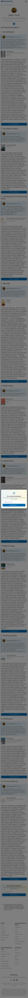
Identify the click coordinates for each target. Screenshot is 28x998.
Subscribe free (13, 505)
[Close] (25, 491)
